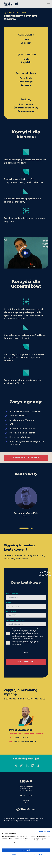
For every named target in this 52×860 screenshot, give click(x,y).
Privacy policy (44, 831)
